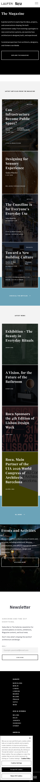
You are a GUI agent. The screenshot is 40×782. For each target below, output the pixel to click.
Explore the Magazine (20, 55)
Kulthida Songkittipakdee (23, 129)
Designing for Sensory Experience (17, 163)
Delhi (15, 718)
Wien (15, 705)
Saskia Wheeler (12, 172)
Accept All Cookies (16, 769)
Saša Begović (11, 218)
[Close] (29, 738)
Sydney (16, 726)
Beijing (16, 715)
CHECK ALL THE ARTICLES (18, 296)
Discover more (20, 562)
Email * (4, 646)
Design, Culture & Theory (14, 234)
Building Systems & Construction (18, 277)
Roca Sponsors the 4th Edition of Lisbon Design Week (20, 420)
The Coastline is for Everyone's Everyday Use (19, 209)
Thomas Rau (28, 263)
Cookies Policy (25, 758)
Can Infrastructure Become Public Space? (18, 116)
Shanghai (17, 723)
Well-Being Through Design (15, 186)
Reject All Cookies (16, 776)
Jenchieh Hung (9, 129)
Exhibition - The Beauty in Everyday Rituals (20, 336)
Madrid (16, 694)
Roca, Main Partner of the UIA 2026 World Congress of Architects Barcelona (19, 470)
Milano (16, 697)
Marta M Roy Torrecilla (11, 263)
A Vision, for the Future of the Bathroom (19, 377)
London (16, 691)
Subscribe (20, 657)
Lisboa (16, 688)
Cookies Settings (16, 763)
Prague (16, 699)
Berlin (15, 686)
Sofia (15, 702)
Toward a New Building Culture (19, 254)
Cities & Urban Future (13, 143)
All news (18, 514)
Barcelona (17, 683)
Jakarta (16, 720)
